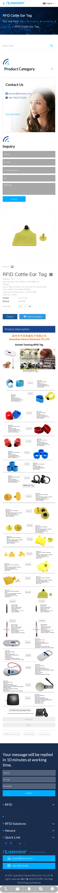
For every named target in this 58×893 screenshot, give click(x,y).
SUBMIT (29, 793)
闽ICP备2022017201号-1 (32, 879)
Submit (14, 199)
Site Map (48, 879)
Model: (6, 298)
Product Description (17, 329)
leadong (36, 882)
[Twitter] (15, 843)
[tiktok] (24, 843)
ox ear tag (44, 734)
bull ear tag (29, 734)
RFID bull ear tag (11, 734)
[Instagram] (20, 843)
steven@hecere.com (19, 93)
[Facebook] (6, 843)
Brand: (6, 301)
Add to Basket (34, 316)
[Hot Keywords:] (51, 45)
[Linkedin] (11, 843)
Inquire (10, 316)
